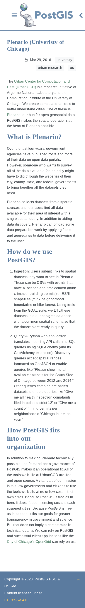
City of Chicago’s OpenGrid (29, 541)
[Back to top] (78, 579)
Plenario (14, 115)
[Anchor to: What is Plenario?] (68, 136)
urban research (50, 68)
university (64, 60)
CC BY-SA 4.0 (15, 600)
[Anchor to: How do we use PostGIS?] (72, 255)
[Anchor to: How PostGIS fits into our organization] (72, 438)
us (72, 68)
